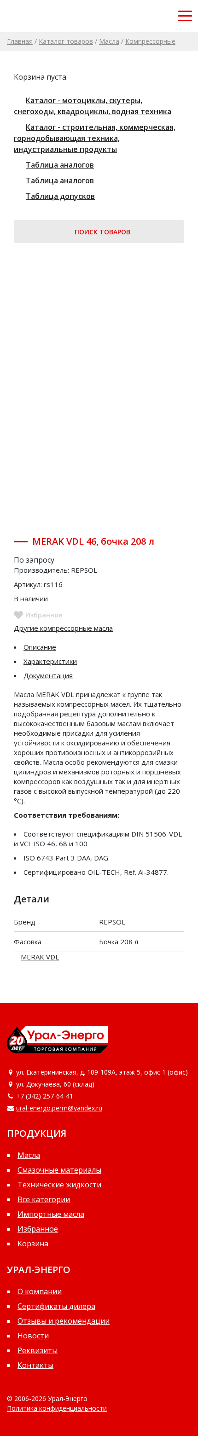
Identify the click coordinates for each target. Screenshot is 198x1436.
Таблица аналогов (60, 165)
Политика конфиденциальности (57, 1408)
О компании (39, 1291)
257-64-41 (58, 1096)
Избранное (37, 1229)
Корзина (32, 1243)
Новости (33, 1336)
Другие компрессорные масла (63, 628)
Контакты (35, 1365)
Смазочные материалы (59, 1170)
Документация (48, 675)
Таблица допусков (60, 196)
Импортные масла (50, 1214)
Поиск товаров (101, 231)
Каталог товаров (66, 41)
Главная (20, 41)
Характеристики (50, 661)
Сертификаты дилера (56, 1306)
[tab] (99, 647)
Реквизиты (37, 1350)
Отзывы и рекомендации (63, 1321)
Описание (39, 646)
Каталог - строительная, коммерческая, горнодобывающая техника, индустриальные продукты (94, 138)
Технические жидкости (59, 1185)
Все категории (43, 1199)
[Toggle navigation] (185, 16)
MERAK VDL (40, 956)
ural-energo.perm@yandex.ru (59, 1108)
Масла (109, 41)
